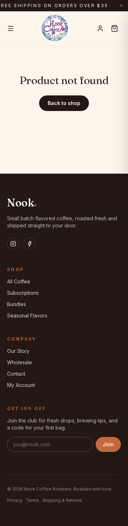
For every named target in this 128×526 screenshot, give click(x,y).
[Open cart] (114, 28)
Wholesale (19, 362)
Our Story (18, 351)
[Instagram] (13, 244)
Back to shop (64, 103)
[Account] (100, 28)
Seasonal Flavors (27, 315)
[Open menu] (10, 28)
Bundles (16, 304)
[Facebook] (29, 244)
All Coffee (18, 281)
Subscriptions (23, 293)
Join (108, 444)
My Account (21, 385)
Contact (16, 374)
